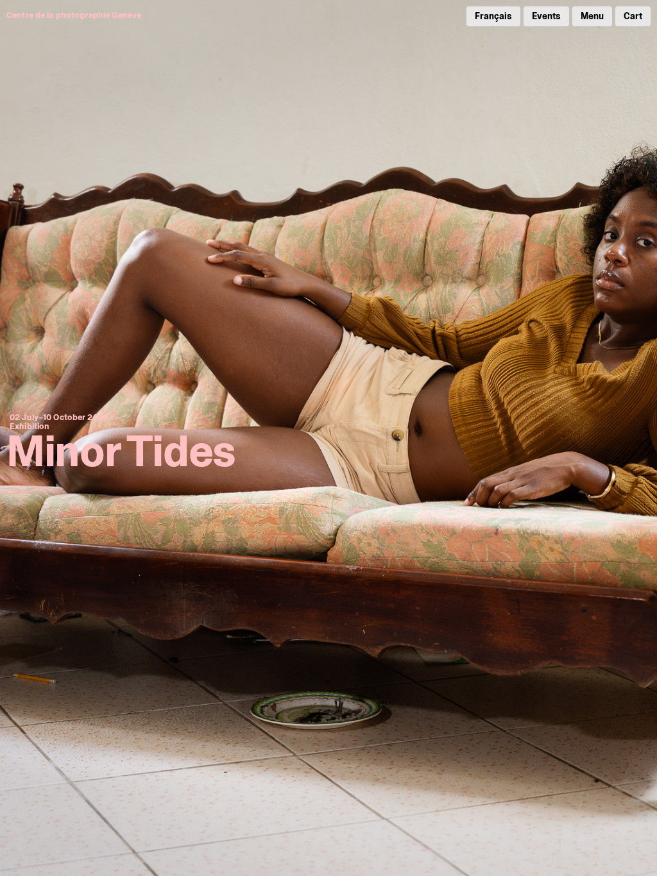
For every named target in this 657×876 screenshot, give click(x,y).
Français (493, 16)
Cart (633, 16)
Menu (592, 16)
